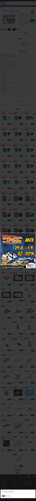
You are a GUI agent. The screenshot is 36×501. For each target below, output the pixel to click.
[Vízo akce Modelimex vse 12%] (18, 250)
